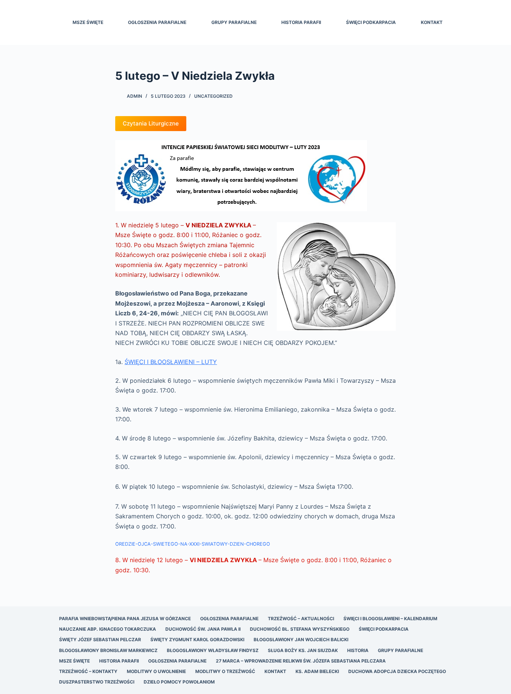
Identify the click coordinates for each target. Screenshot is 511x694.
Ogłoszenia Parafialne (157, 22)
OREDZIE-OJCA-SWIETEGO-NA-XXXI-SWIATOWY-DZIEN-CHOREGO (192, 544)
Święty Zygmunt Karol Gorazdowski (197, 639)
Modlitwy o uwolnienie (156, 671)
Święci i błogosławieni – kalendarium (390, 618)
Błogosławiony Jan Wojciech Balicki (301, 639)
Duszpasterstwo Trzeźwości (96, 682)
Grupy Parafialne (234, 22)
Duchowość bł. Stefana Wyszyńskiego (299, 629)
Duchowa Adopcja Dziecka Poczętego (397, 671)
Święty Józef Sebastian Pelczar (100, 639)
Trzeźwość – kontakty (88, 671)
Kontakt (432, 22)
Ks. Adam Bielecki (317, 671)
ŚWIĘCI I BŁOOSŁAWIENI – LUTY (171, 362)
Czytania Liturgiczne (151, 123)
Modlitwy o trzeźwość (225, 671)
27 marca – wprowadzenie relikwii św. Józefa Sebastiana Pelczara (301, 661)
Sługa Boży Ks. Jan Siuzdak (303, 650)
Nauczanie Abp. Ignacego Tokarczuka (107, 629)
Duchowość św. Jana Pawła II (203, 629)
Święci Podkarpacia (371, 22)
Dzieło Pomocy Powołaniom (179, 682)
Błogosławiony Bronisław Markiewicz (108, 650)
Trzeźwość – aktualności (301, 618)
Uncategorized (213, 96)
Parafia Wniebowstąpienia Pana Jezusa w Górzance (125, 618)
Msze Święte (88, 22)
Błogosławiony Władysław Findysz (212, 650)
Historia (357, 650)
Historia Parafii (301, 22)
